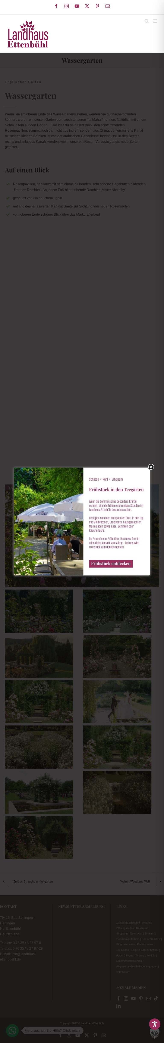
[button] (154, 1033)
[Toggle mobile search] (147, 21)
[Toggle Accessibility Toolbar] (155, 1024)
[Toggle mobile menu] (155, 21)
